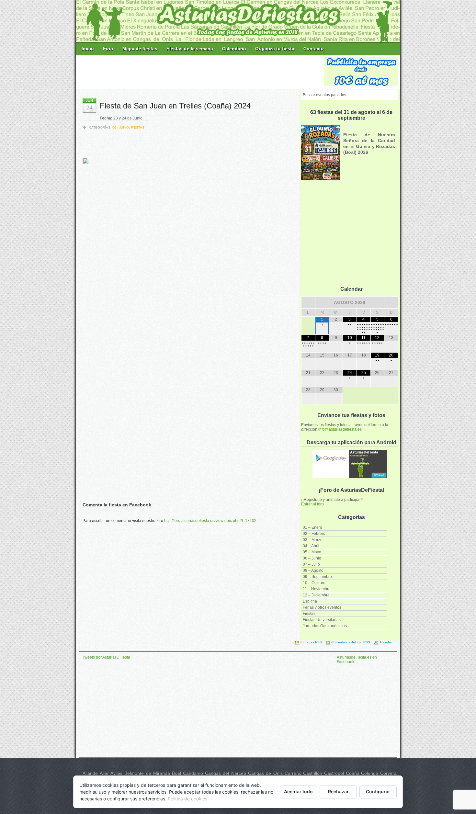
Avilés (116, 773)
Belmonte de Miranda (147, 773)
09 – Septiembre (317, 576)
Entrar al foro (312, 504)
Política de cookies (187, 798)
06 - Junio (120, 127)
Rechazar (338, 791)
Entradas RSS (311, 642)
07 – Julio (311, 564)
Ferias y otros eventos (322, 607)
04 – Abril (311, 546)
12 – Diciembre (316, 595)
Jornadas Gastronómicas (325, 626)
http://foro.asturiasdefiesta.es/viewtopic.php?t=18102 (210, 520)
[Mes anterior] (308, 302)
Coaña (352, 773)
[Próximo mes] (391, 302)
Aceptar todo (298, 791)
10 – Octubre (314, 583)
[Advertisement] (200, 71)
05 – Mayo (312, 552)
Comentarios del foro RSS (350, 642)
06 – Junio (312, 558)
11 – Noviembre (317, 589)
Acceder (386, 642)
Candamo (193, 773)
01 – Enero (312, 527)
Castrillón (312, 773)
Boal (176, 773)
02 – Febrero (314, 533)
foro (374, 425)
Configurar (378, 791)
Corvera (388, 773)
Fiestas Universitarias (322, 619)
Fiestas (309, 613)
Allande (90, 773)
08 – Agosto (313, 570)
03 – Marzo (313, 539)
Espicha (310, 601)
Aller (104, 773)
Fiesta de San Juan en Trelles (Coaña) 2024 (175, 105)
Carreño (293, 773)
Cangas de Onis (265, 773)
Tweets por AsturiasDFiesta (106, 657)
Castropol (334, 773)
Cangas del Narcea (225, 773)
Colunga (369, 773)
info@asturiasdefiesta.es (340, 429)
